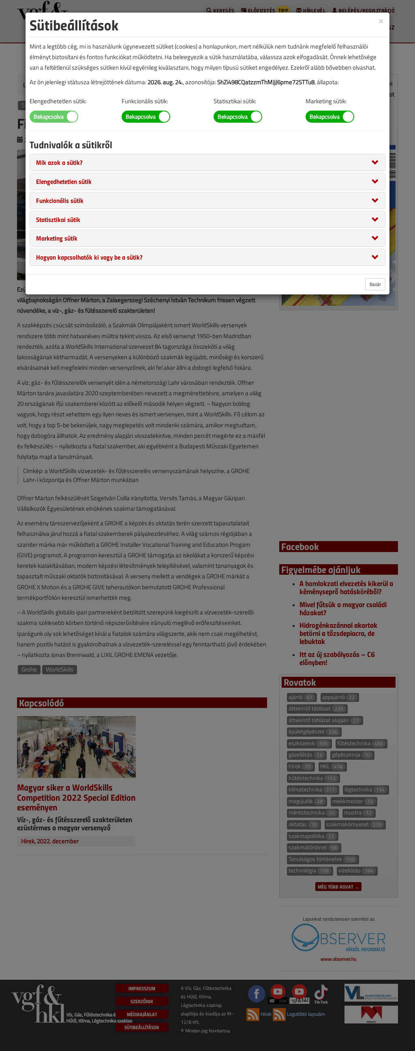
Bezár (375, 284)
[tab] (207, 162)
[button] (59, 162)
